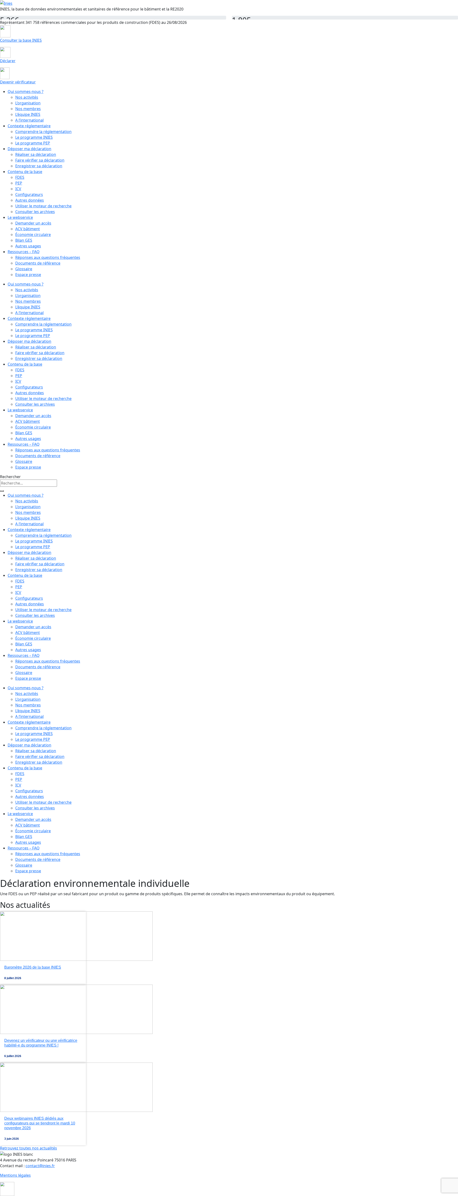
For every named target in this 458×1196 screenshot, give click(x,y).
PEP (18, 183)
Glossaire (23, 268)
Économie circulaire (33, 234)
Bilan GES (23, 240)
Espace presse (28, 274)
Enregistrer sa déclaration (38, 166)
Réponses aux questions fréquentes (47, 257)
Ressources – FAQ (24, 251)
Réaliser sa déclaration (35, 154)
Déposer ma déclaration (29, 148)
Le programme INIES (34, 137)
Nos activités (26, 97)
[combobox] (28, 483)
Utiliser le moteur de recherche (43, 206)
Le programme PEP (32, 143)
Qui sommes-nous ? (25, 91)
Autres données (29, 200)
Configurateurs (29, 194)
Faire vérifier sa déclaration (39, 160)
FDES (19, 177)
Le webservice (20, 217)
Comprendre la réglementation (43, 131)
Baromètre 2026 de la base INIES (32, 967)
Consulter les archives (35, 211)
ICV (18, 188)
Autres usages (28, 246)
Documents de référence (37, 263)
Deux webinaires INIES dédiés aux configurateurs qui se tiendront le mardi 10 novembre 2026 (39, 1123)
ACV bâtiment (27, 228)
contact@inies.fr (40, 1165)
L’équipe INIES (27, 114)
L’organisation (28, 103)
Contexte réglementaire (29, 125)
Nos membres (28, 108)
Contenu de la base (25, 171)
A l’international (29, 120)
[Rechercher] (2, 491)
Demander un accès (33, 223)
